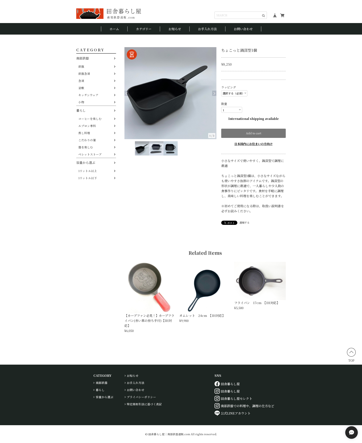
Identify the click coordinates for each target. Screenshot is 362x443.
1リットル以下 (87, 178)
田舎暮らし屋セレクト (236, 398)
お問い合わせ (243, 29)
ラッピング (228, 87)
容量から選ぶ (85, 162)
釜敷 (81, 88)
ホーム (114, 29)
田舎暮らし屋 (230, 384)
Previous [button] (126, 93)
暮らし (81, 110)
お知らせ (174, 29)
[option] (170, 93)
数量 (224, 104)
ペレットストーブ (90, 154)
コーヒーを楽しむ (90, 119)
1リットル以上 (87, 171)
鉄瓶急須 (84, 73)
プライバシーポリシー (141, 397)
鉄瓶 (81, 66)
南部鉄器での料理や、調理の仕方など (247, 406)
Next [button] (214, 93)
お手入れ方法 (207, 29)
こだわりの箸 (87, 140)
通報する (244, 222)
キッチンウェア (88, 95)
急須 (81, 81)
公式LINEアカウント (236, 413)
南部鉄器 (82, 58)
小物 (81, 102)
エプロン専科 (87, 126)
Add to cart (253, 133)
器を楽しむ (85, 147)
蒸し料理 (84, 133)
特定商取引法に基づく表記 (144, 404)
